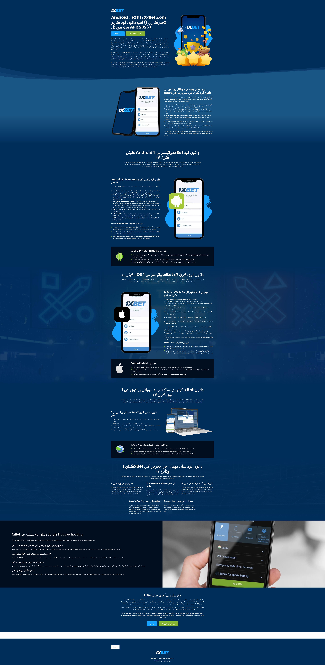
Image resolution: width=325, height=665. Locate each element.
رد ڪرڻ (160, 658)
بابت (156, 658)
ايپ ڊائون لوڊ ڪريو (169, 624)
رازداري (172, 658)
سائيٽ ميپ (166, 658)
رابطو (152, 658)
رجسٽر (152, 624)
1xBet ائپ (118, 34)
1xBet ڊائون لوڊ (137, 34)
